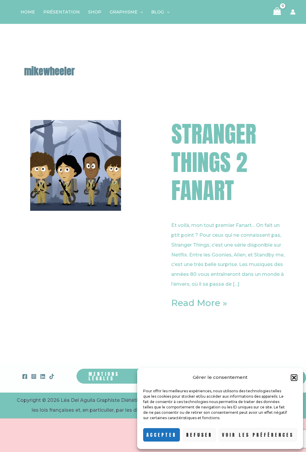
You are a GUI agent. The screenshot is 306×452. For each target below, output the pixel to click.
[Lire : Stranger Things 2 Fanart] (75, 165)
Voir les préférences (258, 434)
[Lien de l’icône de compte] (293, 12)
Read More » (199, 303)
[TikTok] (51, 376)
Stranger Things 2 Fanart (213, 162)
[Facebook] (24, 376)
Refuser (199, 434)
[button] (294, 378)
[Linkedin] (42, 376)
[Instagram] (33, 376)
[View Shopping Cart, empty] (277, 12)
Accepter (161, 434)
